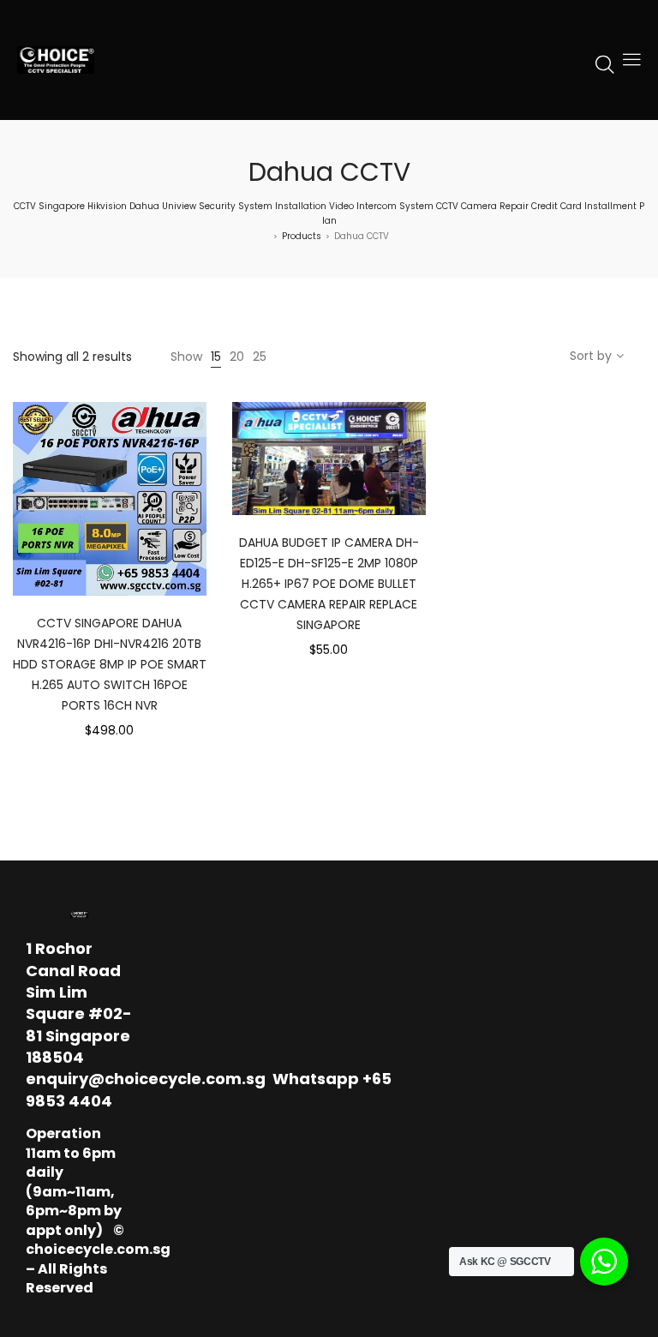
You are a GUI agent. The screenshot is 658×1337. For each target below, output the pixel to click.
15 (216, 356)
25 (259, 356)
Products (301, 236)
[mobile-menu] (631, 60)
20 (237, 356)
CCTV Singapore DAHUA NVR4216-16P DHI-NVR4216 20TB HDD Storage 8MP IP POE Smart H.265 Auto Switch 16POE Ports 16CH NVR (109, 664)
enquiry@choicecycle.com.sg (146, 1078)
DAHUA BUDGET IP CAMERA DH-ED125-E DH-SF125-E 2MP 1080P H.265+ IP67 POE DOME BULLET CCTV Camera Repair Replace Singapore (329, 583)
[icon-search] (604, 63)
